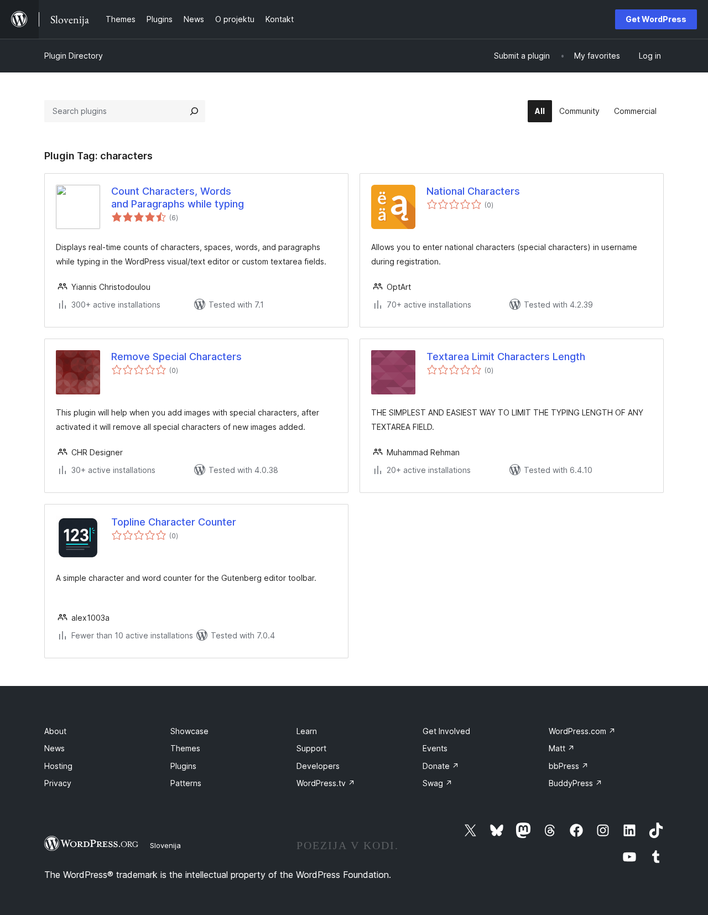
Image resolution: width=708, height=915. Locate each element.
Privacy (57, 783)
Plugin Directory (73, 55)
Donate (441, 766)
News (54, 748)
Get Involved (446, 731)
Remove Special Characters (176, 356)
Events (435, 748)
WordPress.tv (325, 783)
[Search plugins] (194, 111)
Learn (306, 731)
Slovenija (165, 845)
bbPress (569, 766)
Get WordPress (656, 19)
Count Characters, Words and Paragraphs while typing (177, 197)
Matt (562, 748)
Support (311, 748)
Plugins (183, 766)
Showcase (189, 731)
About (55, 731)
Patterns (185, 783)
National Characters (473, 191)
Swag (437, 783)
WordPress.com (582, 731)
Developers (318, 766)
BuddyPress (575, 783)
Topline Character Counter (173, 522)
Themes (185, 748)
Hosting (58, 766)
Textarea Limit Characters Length (505, 356)
